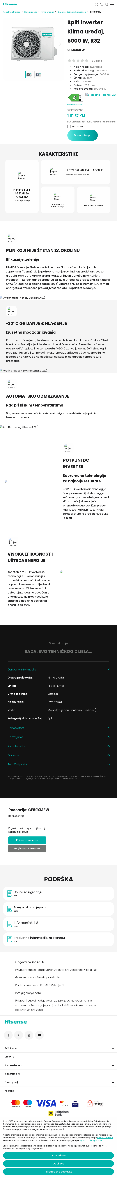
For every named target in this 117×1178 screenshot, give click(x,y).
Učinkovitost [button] (16, 728)
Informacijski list (75, 104)
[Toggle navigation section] (113, 1048)
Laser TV (9, 1056)
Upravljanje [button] (15, 737)
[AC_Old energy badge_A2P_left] (75, 101)
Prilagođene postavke (58, 1171)
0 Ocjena (96, 61)
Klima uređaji (47, 12)
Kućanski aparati (14, 1065)
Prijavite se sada (27, 840)
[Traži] (107, 4)
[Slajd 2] (38, 74)
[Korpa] (101, 4)
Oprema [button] (13, 755)
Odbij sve (58, 1163)
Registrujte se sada (27, 848)
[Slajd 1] (29, 74)
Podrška (9, 1090)
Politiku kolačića (105, 1137)
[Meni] (112, 4)
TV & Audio (11, 1048)
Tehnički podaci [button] (18, 764)
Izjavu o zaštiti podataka (92, 1140)
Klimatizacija (30, 12)
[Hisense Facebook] (8, 1035)
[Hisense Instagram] (29, 1035)
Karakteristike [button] (16, 746)
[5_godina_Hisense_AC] (100, 95)
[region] (33, 44)
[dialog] (58, 1147)
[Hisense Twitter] (18, 1035)
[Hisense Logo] (47, 4)
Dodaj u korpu (82, 135)
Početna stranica (11, 12)
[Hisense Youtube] (39, 1035)
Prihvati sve (58, 1155)
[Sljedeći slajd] (60, 44)
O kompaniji (11, 1082)
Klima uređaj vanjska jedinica (72, 12)
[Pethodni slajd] (7, 44)
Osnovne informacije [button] (22, 669)
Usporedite (78, 126)
